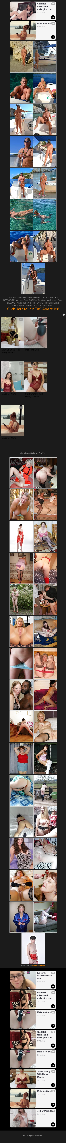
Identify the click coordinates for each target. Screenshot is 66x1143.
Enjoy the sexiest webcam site (45, 976)
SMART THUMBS (38, 965)
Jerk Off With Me (45, 1111)
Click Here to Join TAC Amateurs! (33, 309)
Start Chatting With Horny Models (11, 351)
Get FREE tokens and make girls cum (44, 6)
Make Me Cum (44, 23)
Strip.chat (41, 13)
